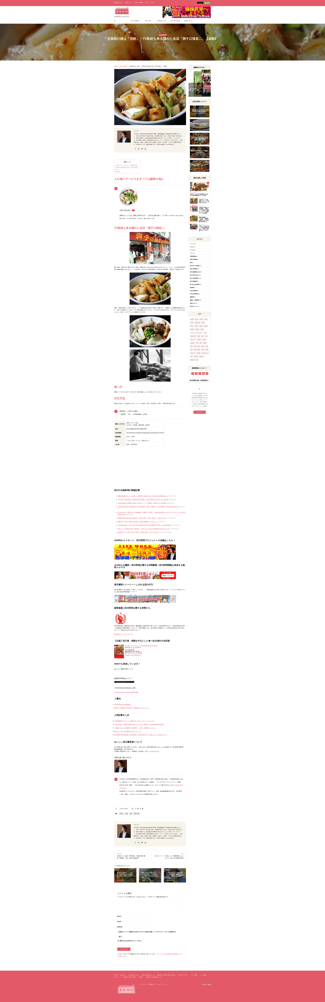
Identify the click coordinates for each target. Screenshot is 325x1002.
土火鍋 (126, 813)
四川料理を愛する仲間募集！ (123, 704)
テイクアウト (199, 332)
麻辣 (197, 359)
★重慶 (191, 329)
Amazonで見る (199, 412)
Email (119, 921)
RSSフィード (117, 977)
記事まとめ (192, 303)
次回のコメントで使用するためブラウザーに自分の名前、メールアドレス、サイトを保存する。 (148, 932)
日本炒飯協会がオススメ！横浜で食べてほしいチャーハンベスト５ (134, 721)
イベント (192, 93)
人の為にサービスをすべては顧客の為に (126, 165)
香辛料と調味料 (139, 2)
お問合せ (141, 977)
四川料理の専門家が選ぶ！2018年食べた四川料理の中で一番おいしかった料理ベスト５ (140, 735)
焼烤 (199, 346)
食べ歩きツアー (205, 353)
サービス (192, 250)
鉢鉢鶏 (206, 349)
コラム (199, 142)
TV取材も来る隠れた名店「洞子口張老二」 (127, 167)
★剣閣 (191, 319)
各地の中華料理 (193, 259)
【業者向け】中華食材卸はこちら (153, 977)
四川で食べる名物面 (194, 265)
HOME (116, 66)
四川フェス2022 (150, 2)
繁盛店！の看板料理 (199, 113)
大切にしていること (183, 975)
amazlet (133, 647)
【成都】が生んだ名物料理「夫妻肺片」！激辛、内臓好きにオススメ (135, 728)
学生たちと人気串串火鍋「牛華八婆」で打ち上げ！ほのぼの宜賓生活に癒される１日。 (144, 528)
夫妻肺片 (192, 343)
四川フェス (193, 339)
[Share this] (168, 47)
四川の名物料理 (135, 20)
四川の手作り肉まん (194, 275)
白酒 (207, 346)
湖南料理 (192, 297)
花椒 (191, 349)
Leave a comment (124, 808)
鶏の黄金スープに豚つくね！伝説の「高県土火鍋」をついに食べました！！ (141, 532)
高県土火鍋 (136, 813)
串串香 (198, 336)
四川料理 (199, 339)
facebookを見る (154, 751)
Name (119, 916)
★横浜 (196, 326)
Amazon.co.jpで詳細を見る (133, 655)
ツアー (191, 253)
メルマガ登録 (203, 975)
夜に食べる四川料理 (194, 284)
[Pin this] (179, 47)
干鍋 (197, 343)
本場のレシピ (128, 2)
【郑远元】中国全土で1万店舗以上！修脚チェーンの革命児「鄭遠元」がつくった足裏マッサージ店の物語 (204, 210)
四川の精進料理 (193, 281)
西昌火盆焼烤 (197, 349)
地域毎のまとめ (188, 20)
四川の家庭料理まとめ (195, 272)
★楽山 (191, 326)
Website (119, 927)
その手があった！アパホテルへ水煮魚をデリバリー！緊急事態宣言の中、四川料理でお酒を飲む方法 (199, 138)
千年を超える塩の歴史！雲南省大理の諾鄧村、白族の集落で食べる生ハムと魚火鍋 (143, 499)
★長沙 (202, 329)
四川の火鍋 (148, 20)
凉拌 (203, 336)
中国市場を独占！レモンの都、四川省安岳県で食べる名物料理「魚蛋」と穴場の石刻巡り (145, 525)
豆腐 (203, 349)
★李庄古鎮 (197, 322)
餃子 (191, 356)
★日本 (191, 322)
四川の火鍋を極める (194, 278)
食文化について (193, 306)
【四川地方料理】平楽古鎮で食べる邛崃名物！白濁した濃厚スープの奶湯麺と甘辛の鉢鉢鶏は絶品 (147, 506)
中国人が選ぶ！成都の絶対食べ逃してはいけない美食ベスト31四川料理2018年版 (139, 724)
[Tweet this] (172, 47)
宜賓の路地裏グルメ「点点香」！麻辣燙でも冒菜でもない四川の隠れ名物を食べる (143, 496)
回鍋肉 (204, 339)
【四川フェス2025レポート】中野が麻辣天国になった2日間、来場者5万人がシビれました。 (204, 228)
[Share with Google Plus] (176, 47)
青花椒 (198, 353)
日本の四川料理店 (175, 20)
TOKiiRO (150, 984)
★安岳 (196, 319)
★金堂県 (197, 329)
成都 (201, 343)
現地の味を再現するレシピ (148, 975)
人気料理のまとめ (161, 20)
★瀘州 (201, 326)
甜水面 (202, 346)
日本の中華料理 (193, 290)
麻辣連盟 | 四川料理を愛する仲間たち (166, 975)
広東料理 (192, 287)
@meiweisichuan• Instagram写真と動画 (126, 692)
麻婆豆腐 (192, 359)
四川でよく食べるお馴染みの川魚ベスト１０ (127, 731)
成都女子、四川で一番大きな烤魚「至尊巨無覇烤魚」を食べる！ (137, 521)
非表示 (129, 162)
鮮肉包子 (202, 356)
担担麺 (204, 343)
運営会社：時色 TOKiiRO (129, 977)
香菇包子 (196, 356)
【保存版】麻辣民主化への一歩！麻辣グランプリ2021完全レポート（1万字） (200, 90)
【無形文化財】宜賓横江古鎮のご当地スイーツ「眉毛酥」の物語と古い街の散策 (142, 503)
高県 (131, 813)
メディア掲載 (194, 975)
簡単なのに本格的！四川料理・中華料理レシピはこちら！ (131, 708)
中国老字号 (193, 336)
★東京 (203, 322)
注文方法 (117, 171)
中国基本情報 (193, 256)
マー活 (205, 332)
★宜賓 (121, 813)
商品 (191, 262)
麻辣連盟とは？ (118, 2)
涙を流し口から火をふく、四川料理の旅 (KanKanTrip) (141, 645)
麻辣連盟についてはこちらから (123, 634)
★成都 (205, 319)
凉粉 (206, 336)
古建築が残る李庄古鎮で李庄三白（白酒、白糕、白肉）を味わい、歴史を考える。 (143, 518)
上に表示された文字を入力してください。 (130, 940)
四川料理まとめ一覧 (134, 975)
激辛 (191, 346)
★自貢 (205, 326)
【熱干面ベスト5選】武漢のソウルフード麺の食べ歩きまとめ (204, 201)
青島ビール (193, 353)
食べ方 (117, 169)
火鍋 (195, 346)
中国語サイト (123, 975)
